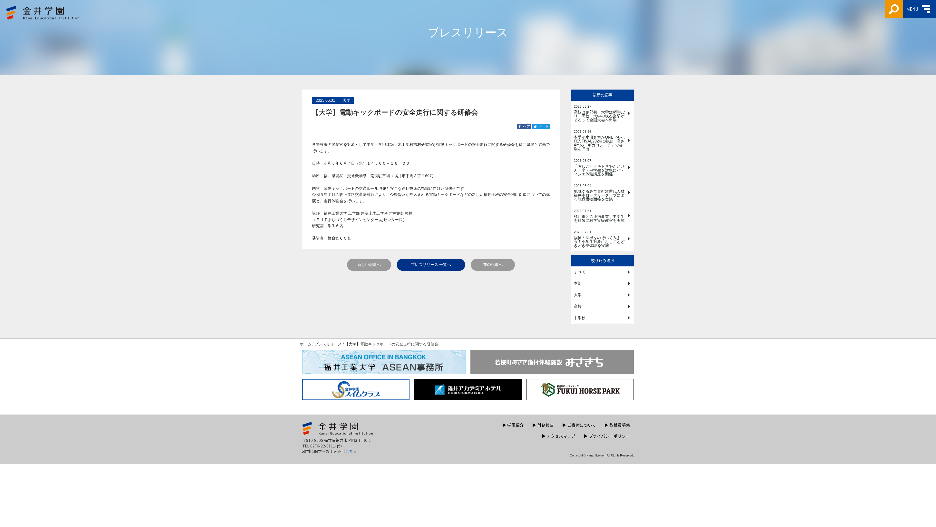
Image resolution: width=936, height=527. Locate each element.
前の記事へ (493, 265)
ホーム (306, 344)
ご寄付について (579, 425)
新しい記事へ (369, 265)
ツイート (543, 126)
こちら (351, 451)
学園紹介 (513, 425)
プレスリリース (328, 344)
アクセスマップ (558, 436)
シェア (526, 126)
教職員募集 (617, 425)
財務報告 (543, 425)
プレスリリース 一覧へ (431, 265)
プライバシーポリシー (607, 436)
